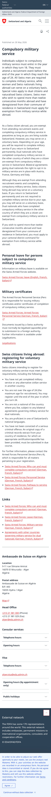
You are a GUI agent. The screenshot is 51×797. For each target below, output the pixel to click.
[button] (46, 713)
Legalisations (9, 343)
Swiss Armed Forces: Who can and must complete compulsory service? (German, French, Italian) (26, 469)
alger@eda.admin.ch (12, 619)
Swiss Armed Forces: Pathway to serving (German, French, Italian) (26, 486)
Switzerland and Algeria (20, 21)
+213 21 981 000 (10, 612)
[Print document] (41, 31)
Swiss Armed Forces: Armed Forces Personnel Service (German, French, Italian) (24, 314)
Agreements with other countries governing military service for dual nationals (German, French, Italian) (23, 535)
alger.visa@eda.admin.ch (14, 674)
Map (4, 600)
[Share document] (47, 31)
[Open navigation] (47, 21)
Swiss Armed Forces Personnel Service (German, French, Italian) (25, 479)
